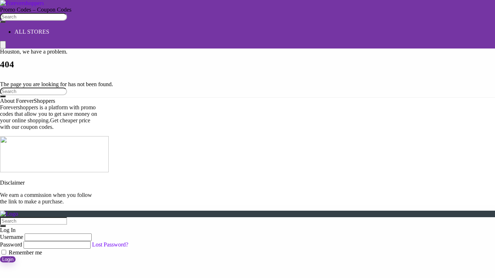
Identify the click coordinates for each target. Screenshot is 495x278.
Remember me (24, 252)
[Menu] (3, 45)
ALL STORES (31, 32)
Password (11, 244)
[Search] (3, 22)
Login (7, 259)
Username (11, 237)
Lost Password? (110, 244)
